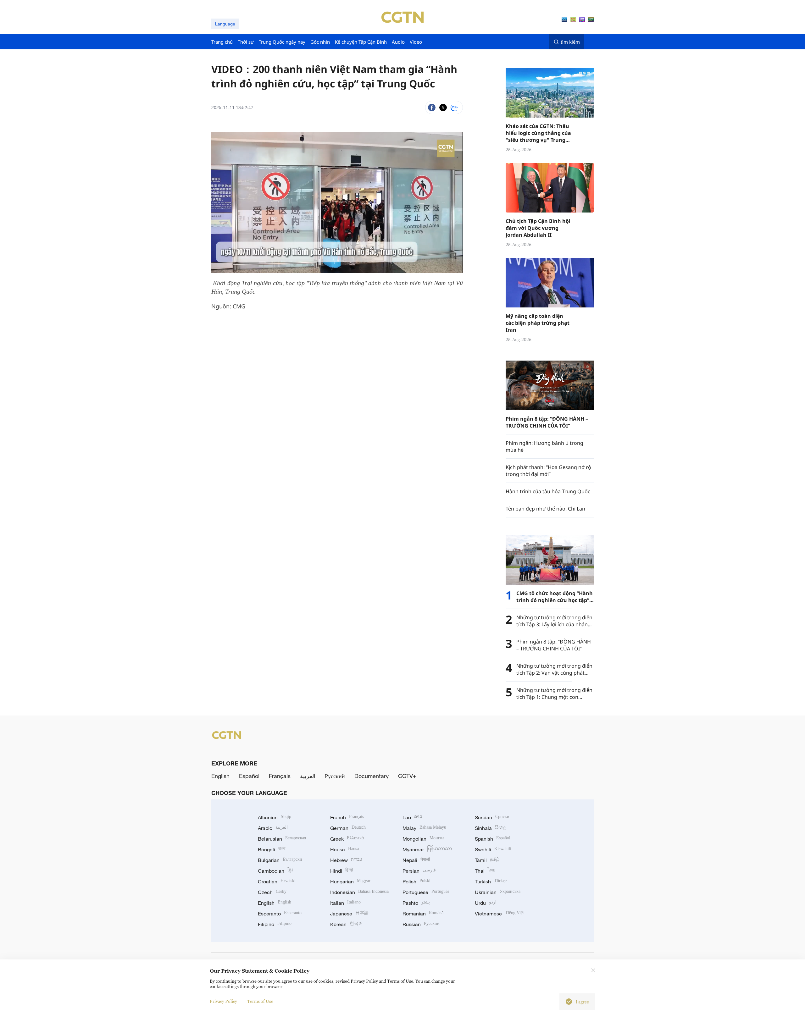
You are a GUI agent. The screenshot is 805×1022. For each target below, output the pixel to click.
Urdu (486, 903)
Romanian (422, 913)
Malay (424, 828)
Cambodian (275, 871)
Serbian (492, 817)
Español (249, 775)
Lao (412, 817)
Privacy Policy (223, 1001)
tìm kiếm (570, 42)
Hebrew (346, 860)
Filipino (274, 924)
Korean (346, 924)
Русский (335, 775)
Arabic (273, 828)
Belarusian (282, 839)
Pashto (416, 903)
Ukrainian (497, 892)
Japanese (349, 913)
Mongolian (423, 839)
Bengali (272, 849)
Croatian (277, 881)
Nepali (416, 860)
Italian (345, 903)
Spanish (492, 839)
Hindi (341, 871)
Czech (272, 892)
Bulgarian (280, 860)
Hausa (344, 849)
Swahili (493, 849)
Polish (416, 881)
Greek (347, 839)
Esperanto (280, 913)
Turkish (491, 881)
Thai (485, 871)
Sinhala (490, 828)
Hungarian (350, 881)
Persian (419, 871)
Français (280, 775)
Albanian (274, 817)
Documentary (371, 775)
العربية (307, 775)
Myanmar (427, 849)
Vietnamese (499, 913)
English (220, 775)
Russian (421, 924)
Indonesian (359, 892)
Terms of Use (260, 1001)
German (348, 828)
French (347, 817)
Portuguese (425, 892)
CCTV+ (407, 775)
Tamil (487, 860)
